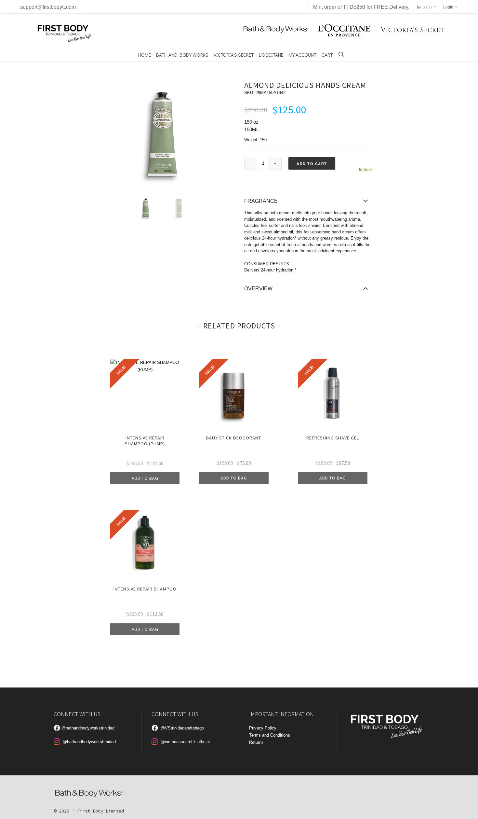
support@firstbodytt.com (48, 7)
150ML (251, 129)
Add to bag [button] (145, 478)
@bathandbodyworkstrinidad (87, 728)
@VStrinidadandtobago (182, 728)
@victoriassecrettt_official (185, 741)
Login (448, 7)
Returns (256, 742)
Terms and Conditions (269, 735)
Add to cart (312, 164)
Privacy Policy (262, 728)
